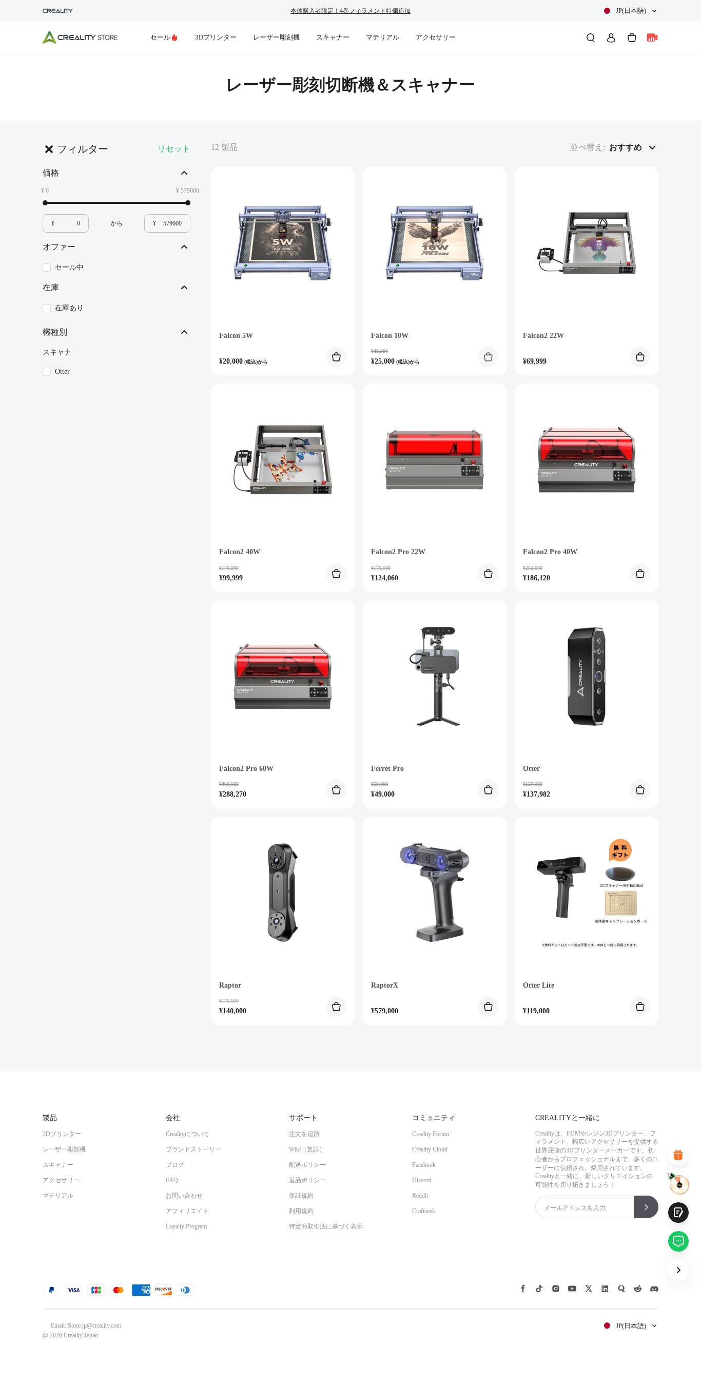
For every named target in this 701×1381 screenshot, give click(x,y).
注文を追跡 (304, 1134)
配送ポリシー (307, 1164)
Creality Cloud (429, 1149)
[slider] (45, 202)
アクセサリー (436, 37)
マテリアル (382, 37)
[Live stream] (652, 37)
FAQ (172, 1180)
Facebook (424, 1164)
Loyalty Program (186, 1226)
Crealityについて (187, 1134)
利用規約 (301, 1211)
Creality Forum (430, 1134)
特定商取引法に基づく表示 (326, 1226)
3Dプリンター (216, 37)
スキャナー (332, 37)
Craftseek (423, 1211)
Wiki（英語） (307, 1149)
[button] (630, 11)
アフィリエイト (187, 1211)
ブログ (175, 1164)
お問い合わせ (184, 1195)
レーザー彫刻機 (276, 37)
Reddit (420, 1195)
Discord (422, 1180)
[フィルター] (49, 149)
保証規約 (301, 1195)
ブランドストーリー (193, 1149)
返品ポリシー (307, 1180)
